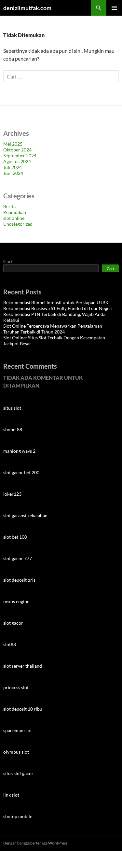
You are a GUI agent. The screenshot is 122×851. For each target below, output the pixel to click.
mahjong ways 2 (19, 451)
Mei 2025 (12, 144)
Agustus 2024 (17, 161)
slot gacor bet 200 (21, 472)
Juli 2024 (12, 167)
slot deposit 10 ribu (22, 709)
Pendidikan (14, 212)
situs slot (12, 408)
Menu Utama (114, 8)
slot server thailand (22, 666)
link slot (11, 795)
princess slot (16, 687)
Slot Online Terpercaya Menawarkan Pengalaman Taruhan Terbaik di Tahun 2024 (52, 328)
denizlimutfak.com (27, 7)
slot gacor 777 (17, 558)
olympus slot (16, 752)
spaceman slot (17, 730)
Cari (7, 261)
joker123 (12, 494)
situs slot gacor (18, 773)
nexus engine (16, 601)
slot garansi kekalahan (25, 515)
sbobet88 (12, 429)
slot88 (9, 644)
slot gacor (13, 623)
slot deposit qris (19, 580)
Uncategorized (18, 224)
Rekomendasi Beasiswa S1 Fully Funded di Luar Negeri (58, 308)
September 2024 (19, 155)
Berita (9, 206)
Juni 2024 (13, 173)
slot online (13, 218)
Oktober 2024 (17, 149)
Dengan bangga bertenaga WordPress (35, 843)
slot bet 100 (15, 537)
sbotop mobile (17, 816)
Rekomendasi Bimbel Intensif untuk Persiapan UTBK (56, 302)
